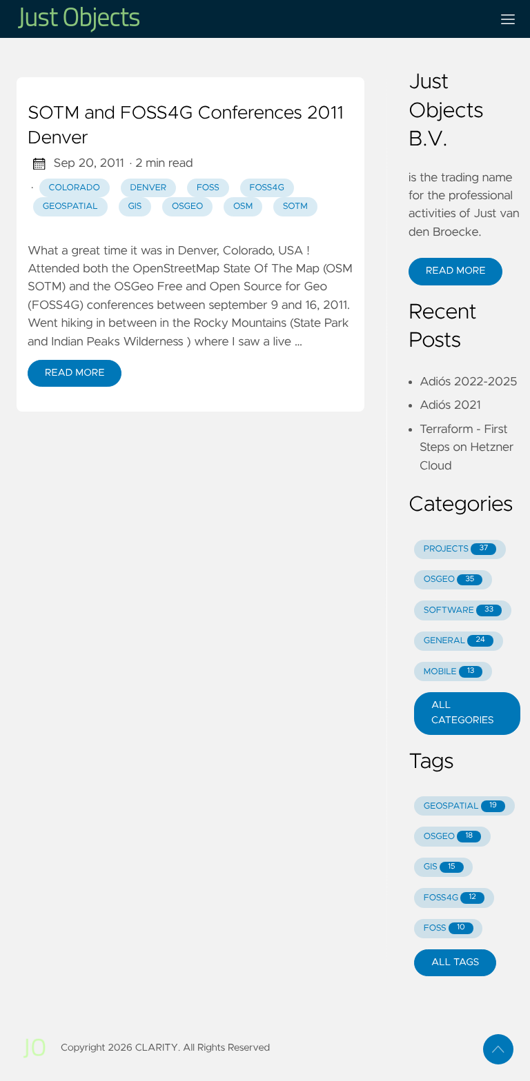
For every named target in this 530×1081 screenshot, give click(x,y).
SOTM (295, 206)
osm (243, 206)
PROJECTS (456, 549)
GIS (134, 206)
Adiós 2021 (450, 405)
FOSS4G (266, 187)
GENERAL (454, 640)
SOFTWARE (458, 610)
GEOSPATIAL (460, 806)
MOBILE (449, 671)
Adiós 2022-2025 (468, 382)
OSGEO (449, 579)
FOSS (208, 187)
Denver (148, 187)
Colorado (74, 187)
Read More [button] (455, 271)
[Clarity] (248, 19)
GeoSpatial (70, 206)
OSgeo (187, 206)
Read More (74, 373)
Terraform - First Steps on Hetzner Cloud (466, 447)
